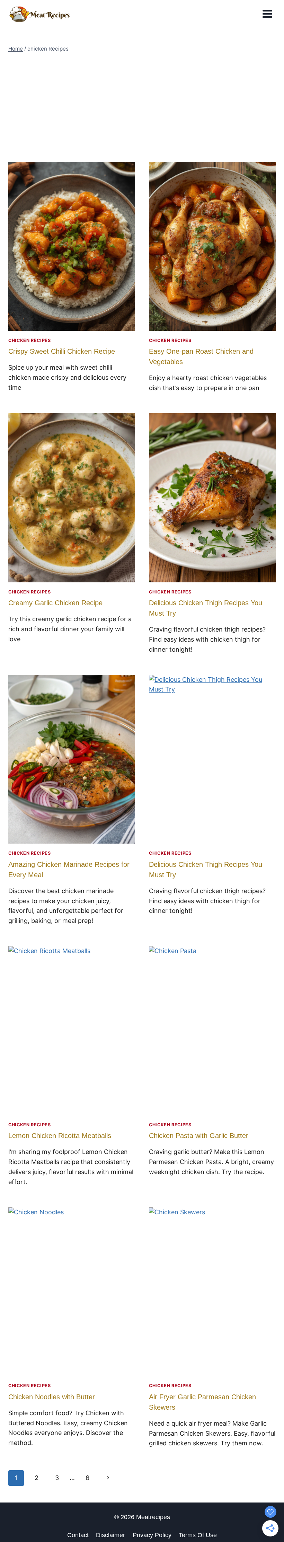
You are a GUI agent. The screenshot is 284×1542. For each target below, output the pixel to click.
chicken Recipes (29, 340)
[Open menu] (267, 13)
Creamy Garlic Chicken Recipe (55, 603)
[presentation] (71, 246)
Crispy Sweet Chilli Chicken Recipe (61, 351)
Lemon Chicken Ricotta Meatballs (59, 1135)
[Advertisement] (142, 107)
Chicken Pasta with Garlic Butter (198, 1135)
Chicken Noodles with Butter (51, 1397)
